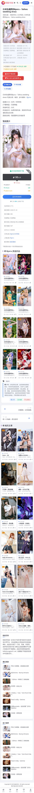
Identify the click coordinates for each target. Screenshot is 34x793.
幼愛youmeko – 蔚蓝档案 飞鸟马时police (21, 707)
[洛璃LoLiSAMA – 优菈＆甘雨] (25, 439)
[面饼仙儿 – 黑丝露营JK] (9, 508)
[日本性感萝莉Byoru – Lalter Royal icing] (10, 264)
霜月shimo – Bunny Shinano (20, 673)
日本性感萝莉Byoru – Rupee (24, 311)
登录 (26, 2)
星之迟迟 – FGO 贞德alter (25, 558)
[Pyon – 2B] (9, 439)
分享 (13, 399)
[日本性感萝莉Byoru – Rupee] (24, 296)
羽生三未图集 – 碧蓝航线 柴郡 (20, 666)
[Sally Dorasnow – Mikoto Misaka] (9, 542)
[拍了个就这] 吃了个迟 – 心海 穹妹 (25, 592)
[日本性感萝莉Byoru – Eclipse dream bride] (24, 327)
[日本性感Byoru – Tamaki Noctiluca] (10, 327)
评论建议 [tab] (8, 89)
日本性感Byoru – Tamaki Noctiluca (9, 342)
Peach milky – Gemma (18, 699)
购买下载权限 (11, 74)
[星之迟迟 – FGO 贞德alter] (25, 542)
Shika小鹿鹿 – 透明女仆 (25, 626)
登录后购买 (17, 197)
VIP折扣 (18, 183)
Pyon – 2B (5, 455)
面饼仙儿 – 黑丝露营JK (8, 524)
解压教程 (12, 62)
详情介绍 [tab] (8, 84)
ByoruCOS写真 (14, 234)
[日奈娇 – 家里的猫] (6, 714)
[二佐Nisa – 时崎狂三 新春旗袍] (6, 681)
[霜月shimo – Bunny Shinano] (6, 674)
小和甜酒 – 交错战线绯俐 (25, 524)
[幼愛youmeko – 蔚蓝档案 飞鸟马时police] (6, 708)
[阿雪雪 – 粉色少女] (6, 687)
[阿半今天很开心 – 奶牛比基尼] (9, 610)
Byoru (25, 58)
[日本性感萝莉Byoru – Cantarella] (10, 359)
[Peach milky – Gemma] (6, 701)
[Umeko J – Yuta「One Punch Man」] (6, 694)
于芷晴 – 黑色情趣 (7, 489)
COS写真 (20, 15)
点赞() (28, 399)
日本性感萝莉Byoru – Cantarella (9, 374)
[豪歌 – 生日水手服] (25, 473)
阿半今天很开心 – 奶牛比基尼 (8, 626)
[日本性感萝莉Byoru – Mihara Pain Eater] (24, 359)
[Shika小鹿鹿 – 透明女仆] (25, 610)
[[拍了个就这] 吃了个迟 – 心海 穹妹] (25, 576)
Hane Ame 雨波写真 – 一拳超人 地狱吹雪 (8, 592)
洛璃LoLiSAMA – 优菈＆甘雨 (25, 456)
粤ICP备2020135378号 (17, 786)
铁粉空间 (13, 15)
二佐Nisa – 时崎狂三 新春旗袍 (20, 679)
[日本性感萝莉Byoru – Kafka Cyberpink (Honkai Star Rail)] (24, 264)
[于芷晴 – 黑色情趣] (9, 473)
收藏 (20, 399)
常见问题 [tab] (18, 84)
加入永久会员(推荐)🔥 (14, 78)
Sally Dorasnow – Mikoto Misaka (8, 558)
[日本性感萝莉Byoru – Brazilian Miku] (10, 296)
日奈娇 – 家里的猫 (16, 713)
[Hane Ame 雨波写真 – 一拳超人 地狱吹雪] (9, 576)
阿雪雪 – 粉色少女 (16, 686)
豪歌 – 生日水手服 (24, 489)
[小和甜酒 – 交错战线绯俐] (25, 508)
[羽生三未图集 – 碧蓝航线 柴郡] (6, 667)
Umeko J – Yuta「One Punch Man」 (21, 693)
